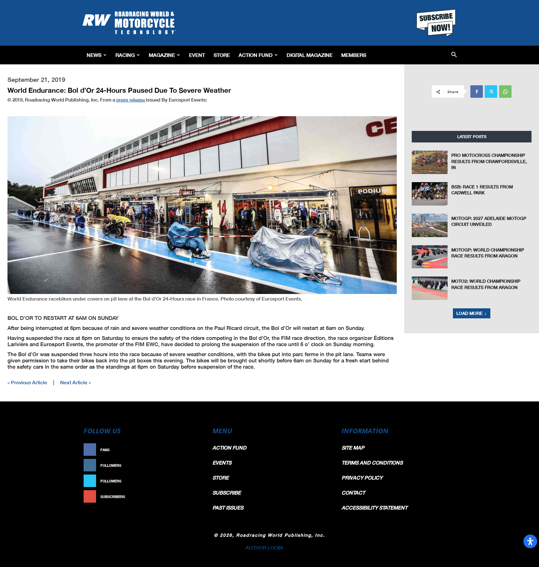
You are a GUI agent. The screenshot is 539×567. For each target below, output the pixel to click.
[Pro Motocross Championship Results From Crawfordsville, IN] (430, 162)
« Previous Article (27, 382)
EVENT (197, 55)
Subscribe (187, 497)
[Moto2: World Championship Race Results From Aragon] (430, 288)
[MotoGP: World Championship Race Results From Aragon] (430, 257)
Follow (190, 465)
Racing (125, 55)
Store (222, 55)
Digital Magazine (310, 55)
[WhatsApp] (505, 91)
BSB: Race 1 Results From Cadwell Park (482, 190)
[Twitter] (491, 91)
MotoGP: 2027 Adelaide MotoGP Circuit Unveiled (488, 221)
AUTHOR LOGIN (264, 547)
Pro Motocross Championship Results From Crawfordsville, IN (489, 161)
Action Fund (256, 55)
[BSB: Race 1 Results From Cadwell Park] (430, 194)
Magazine (162, 55)
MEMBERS (353, 55)
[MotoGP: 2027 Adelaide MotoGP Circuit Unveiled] (430, 225)
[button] (454, 55)
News (94, 55)
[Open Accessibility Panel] (530, 541)
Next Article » (75, 382)
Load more (469, 313)
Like (193, 450)
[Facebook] (476, 91)
